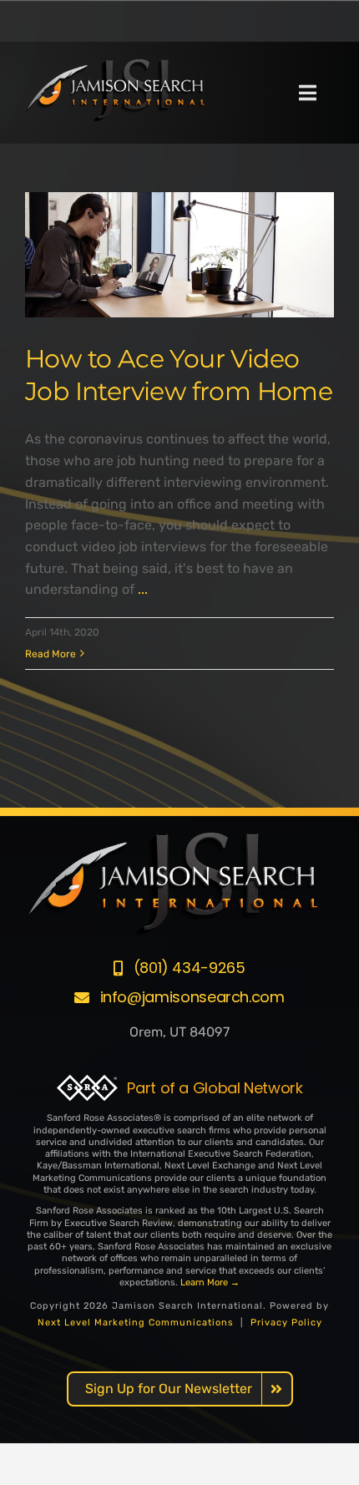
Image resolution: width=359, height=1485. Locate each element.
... (143, 589)
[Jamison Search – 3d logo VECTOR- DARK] (115, 65)
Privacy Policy (286, 1322)
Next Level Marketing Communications (136, 1322)
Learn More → (210, 1282)
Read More (50, 654)
